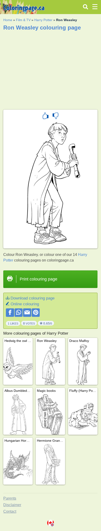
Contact (9, 511)
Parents (9, 498)
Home (7, 20)
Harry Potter (43, 20)
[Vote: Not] (55, 116)
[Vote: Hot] (45, 116)
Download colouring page (32, 298)
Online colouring (25, 304)
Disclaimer (12, 505)
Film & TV (23, 20)
